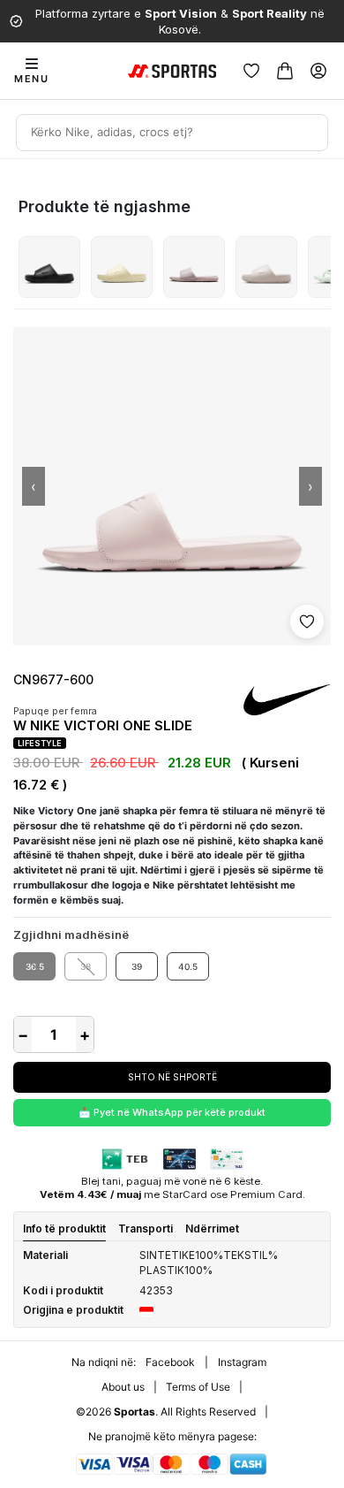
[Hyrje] (318, 70)
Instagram (242, 1362)
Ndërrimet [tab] (212, 1228)
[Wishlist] (251, 70)
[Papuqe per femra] (49, 267)
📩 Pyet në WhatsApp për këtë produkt (172, 1112)
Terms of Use (198, 1386)
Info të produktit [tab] (64, 1228)
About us (123, 1386)
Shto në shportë (172, 1077)
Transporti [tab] (145, 1228)
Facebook (170, 1362)
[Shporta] (284, 70)
